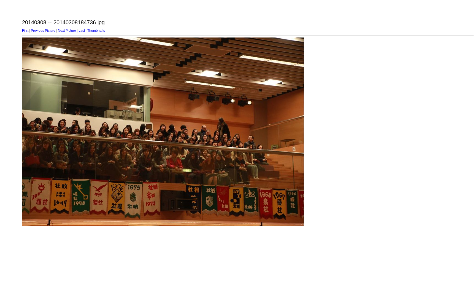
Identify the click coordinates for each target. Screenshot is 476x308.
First (25, 31)
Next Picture (67, 31)
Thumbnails (96, 31)
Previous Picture (43, 31)
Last (82, 31)
